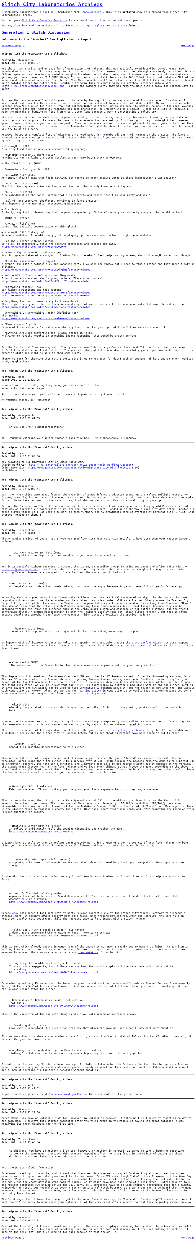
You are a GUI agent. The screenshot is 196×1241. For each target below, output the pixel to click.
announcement (92, 12)
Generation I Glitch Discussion (36, 32)
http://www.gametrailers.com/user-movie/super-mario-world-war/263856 (80, 464)
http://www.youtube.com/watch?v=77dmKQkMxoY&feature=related (46, 281)
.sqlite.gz (119, 25)
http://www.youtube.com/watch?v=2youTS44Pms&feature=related (46, 292)
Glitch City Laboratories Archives (52, 4)
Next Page (187, 45)
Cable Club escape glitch (20, 569)
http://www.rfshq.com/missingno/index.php (33, 85)
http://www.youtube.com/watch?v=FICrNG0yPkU (34, 246)
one (14, 913)
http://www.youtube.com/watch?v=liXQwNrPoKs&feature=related (46, 307)
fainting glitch (89, 690)
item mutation (88, 952)
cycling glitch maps (130, 730)
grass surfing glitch (147, 642)
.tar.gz (85, 25)
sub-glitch (29, 769)
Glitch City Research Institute (44, 20)
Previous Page (11, 45)
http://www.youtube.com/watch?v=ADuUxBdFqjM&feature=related (46, 269)
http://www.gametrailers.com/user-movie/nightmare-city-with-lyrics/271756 (83, 467)
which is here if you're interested (106, 137)
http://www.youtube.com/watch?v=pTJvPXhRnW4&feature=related (46, 318)
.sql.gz (98, 25)
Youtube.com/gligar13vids (67, 1094)
